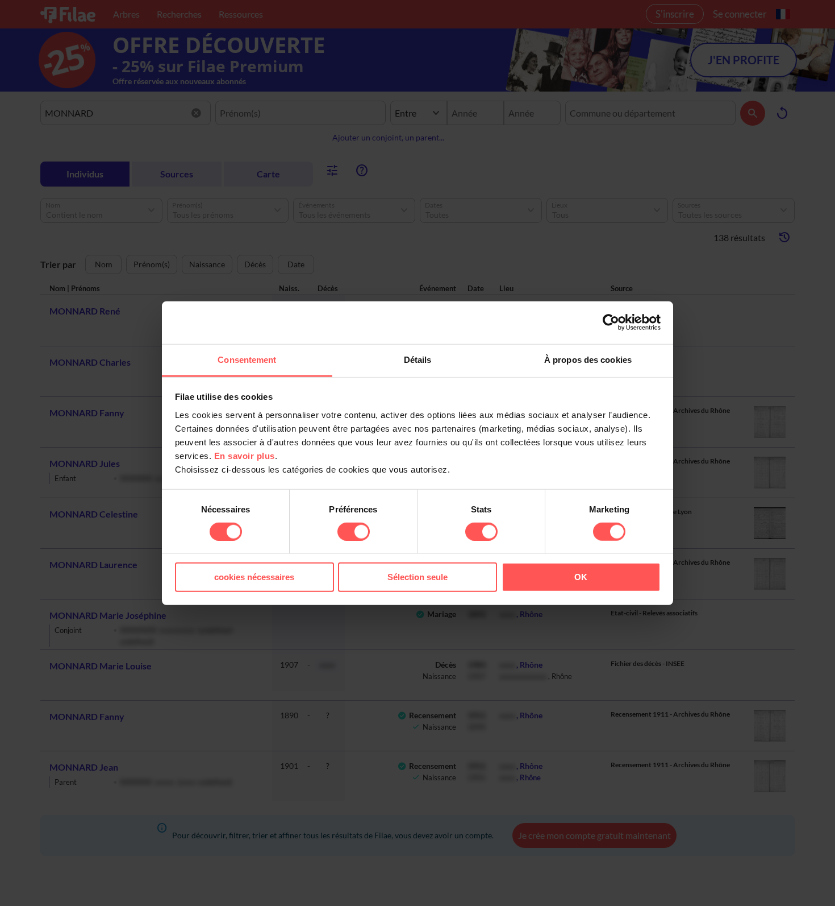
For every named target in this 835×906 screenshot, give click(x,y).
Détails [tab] (418, 359)
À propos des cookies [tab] (588, 359)
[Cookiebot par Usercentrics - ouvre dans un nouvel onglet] (611, 322)
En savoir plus (244, 455)
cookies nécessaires (254, 577)
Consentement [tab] (247, 359)
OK (580, 577)
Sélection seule (417, 577)
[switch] (353, 532)
